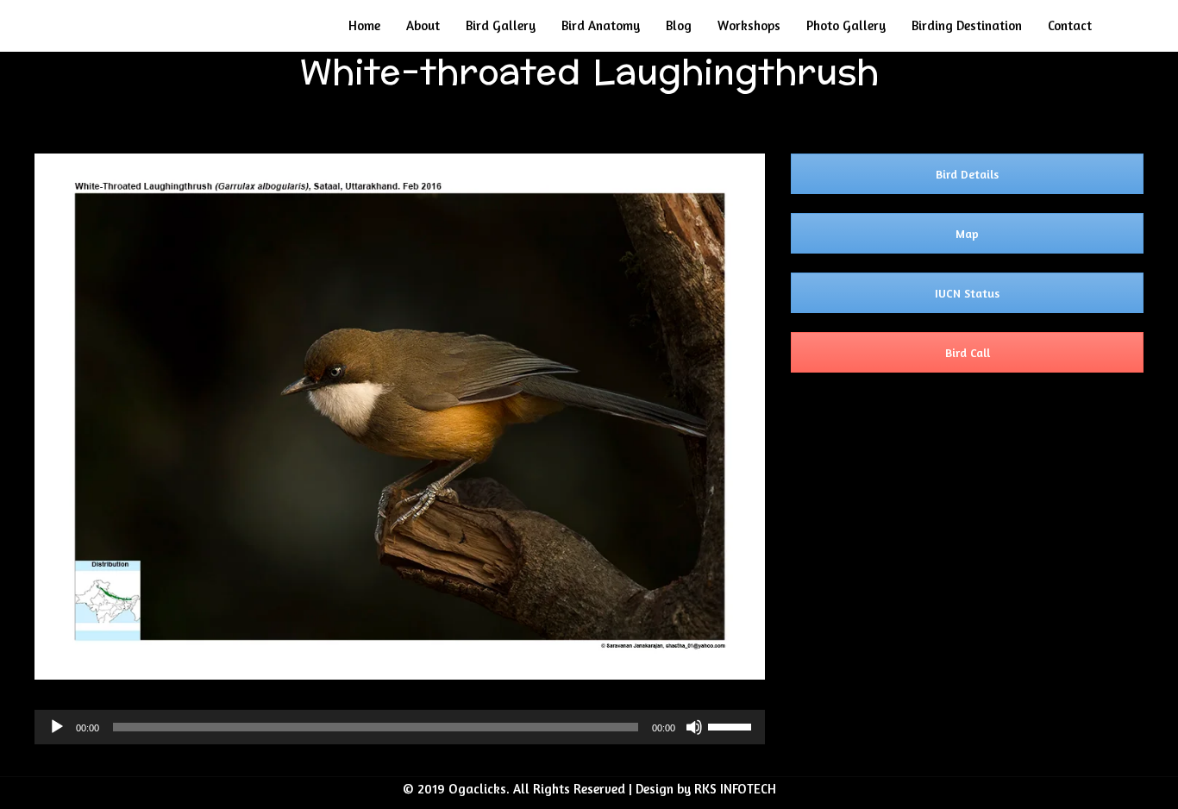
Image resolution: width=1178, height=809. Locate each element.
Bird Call (967, 352)
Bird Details (967, 173)
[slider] (732, 725)
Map (967, 233)
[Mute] (694, 727)
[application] (399, 727)
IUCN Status (967, 292)
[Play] (57, 727)
